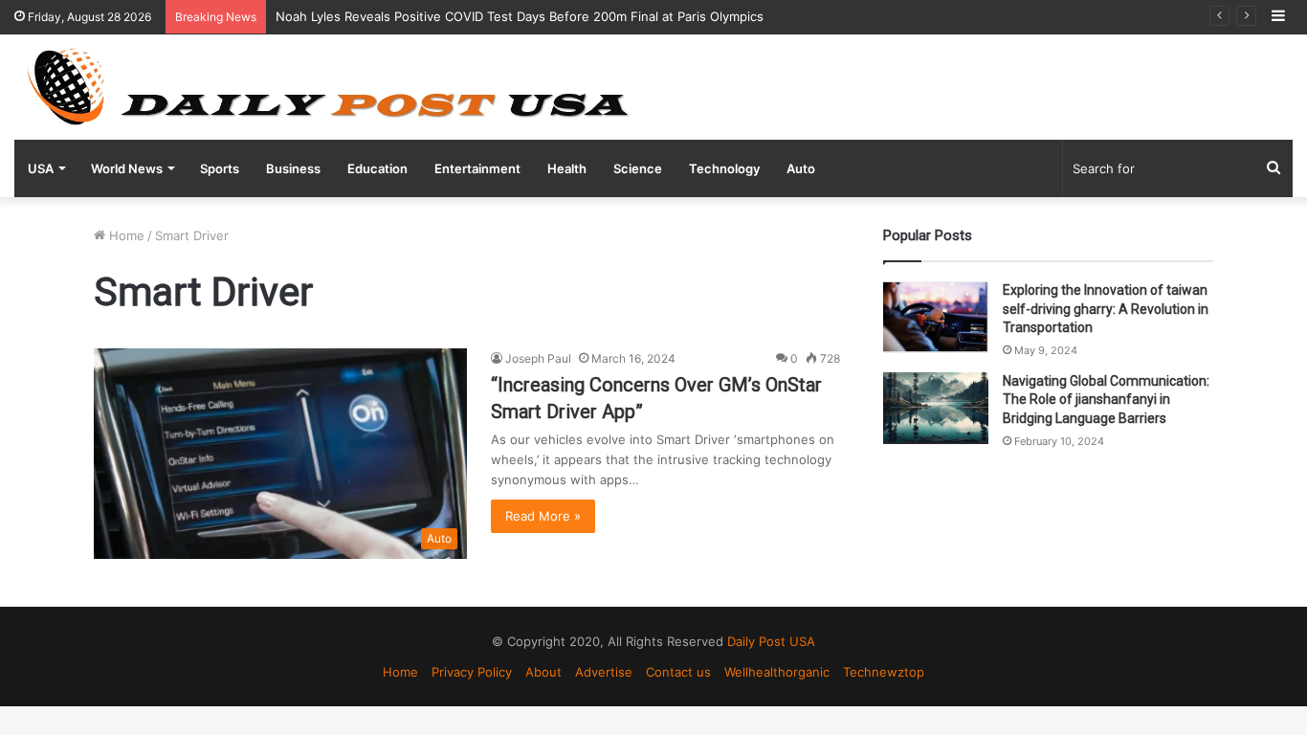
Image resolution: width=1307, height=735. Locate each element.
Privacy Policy (472, 671)
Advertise (603, 671)
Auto (800, 168)
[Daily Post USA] (327, 87)
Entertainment (477, 168)
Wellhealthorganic (777, 671)
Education (377, 168)
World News (127, 168)
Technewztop (883, 671)
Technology (724, 168)
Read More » (543, 515)
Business (293, 168)
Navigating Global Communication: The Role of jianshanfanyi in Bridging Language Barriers (1106, 399)
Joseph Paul (538, 358)
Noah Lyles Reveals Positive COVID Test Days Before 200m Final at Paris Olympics (520, 16)
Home (124, 235)
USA (41, 168)
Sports (219, 168)
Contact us (678, 671)
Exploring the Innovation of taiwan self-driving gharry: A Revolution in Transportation (1105, 308)
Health (567, 168)
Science (637, 168)
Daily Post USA (771, 641)
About (543, 671)
